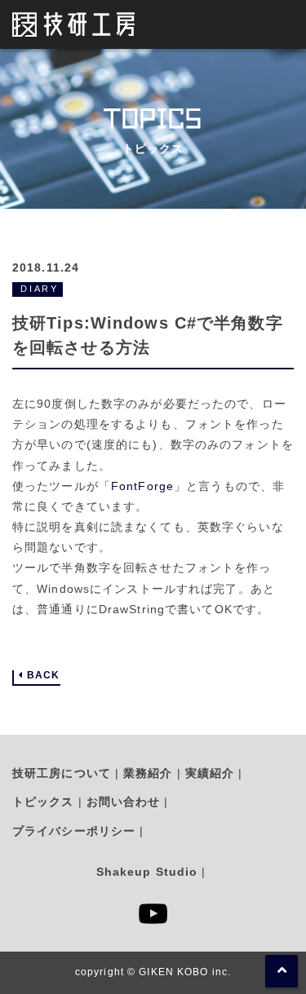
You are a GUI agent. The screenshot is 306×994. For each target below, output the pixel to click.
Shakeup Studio (147, 871)
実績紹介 (209, 773)
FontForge (142, 486)
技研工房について (61, 773)
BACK (43, 675)
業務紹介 (147, 773)
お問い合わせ (123, 801)
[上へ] (281, 971)
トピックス (43, 801)
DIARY (39, 289)
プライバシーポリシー (73, 830)
